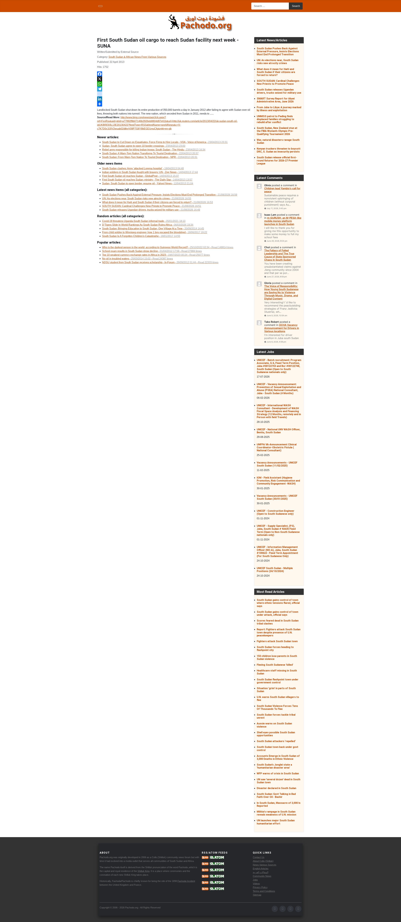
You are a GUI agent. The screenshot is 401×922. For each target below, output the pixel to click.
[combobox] (270, 6)
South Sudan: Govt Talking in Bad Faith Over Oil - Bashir (276, 795)
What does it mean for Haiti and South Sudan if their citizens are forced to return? (276, 72)
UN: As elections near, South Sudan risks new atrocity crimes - (146, 198)
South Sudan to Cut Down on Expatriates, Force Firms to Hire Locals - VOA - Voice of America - (165, 142)
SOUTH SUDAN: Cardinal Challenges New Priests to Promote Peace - (151, 206)
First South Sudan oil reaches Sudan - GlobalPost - (140, 176)
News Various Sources (264, 864)
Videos (256, 883)
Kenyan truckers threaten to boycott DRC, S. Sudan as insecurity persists (278, 150)
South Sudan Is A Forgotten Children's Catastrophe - (141, 236)
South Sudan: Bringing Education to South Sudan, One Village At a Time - (153, 228)
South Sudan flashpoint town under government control (277, 681)
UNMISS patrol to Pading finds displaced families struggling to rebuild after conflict (275, 119)
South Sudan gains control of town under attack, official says (277, 613)
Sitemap (257, 895)
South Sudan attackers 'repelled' (276, 741)
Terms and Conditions (264, 891)
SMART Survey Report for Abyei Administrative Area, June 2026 (276, 100)
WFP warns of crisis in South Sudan (278, 773)
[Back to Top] (397, 918)
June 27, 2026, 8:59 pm (277, 276)
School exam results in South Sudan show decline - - (152, 251)
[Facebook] (174, 73)
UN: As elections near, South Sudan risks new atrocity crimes (277, 62)
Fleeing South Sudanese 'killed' (275, 664)
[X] (174, 78)
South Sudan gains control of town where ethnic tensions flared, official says (278, 602)
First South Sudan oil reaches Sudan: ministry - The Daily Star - (147, 179)
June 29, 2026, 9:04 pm (277, 241)
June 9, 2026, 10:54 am (277, 315)
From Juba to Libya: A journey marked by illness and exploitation (279, 109)
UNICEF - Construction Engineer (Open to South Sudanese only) (275, 512)
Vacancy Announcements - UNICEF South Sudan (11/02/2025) (277, 464)
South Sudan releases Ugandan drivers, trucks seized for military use (279, 91)
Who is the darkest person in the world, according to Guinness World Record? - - (167, 247)
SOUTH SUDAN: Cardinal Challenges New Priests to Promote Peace (278, 82)
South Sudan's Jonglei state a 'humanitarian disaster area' (274, 766)
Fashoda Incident (186, 881)
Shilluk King (143, 871)
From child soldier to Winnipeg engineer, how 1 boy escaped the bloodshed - (154, 232)
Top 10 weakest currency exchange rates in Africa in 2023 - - (156, 255)
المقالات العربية (260, 872)
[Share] (174, 103)
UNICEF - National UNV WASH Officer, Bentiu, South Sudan (278, 431)
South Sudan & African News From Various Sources (137, 57)
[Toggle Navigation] (100, 6)
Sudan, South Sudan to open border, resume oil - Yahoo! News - (147, 183)
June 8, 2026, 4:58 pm (276, 342)
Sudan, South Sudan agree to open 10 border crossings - (143, 146)
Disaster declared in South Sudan (276, 788)
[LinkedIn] (174, 98)
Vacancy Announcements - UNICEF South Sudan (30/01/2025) (277, 497)
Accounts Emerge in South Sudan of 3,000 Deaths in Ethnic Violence (278, 757)
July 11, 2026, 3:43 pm (276, 208)
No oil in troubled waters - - (137, 258)
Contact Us (258, 857)
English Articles (260, 868)
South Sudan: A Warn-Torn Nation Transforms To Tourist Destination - (150, 153)
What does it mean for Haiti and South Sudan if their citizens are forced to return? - (157, 202)
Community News (262, 876)
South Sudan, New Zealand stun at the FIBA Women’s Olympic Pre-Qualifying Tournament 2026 (277, 131)
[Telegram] (174, 88)
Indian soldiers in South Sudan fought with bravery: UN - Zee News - (150, 172)
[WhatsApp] (174, 83)
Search (296, 6)
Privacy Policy (260, 887)
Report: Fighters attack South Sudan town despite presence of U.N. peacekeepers (278, 632)
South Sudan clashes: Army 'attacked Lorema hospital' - (143, 168)
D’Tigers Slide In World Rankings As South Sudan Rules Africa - (147, 224)
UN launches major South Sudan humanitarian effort (276, 822)
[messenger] (174, 93)
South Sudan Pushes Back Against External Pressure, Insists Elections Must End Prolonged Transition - (169, 194)
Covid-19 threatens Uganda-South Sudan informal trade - (143, 221)
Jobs (255, 879)
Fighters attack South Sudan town (277, 641)
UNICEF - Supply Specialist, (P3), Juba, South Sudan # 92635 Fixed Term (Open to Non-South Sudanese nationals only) (278, 530)
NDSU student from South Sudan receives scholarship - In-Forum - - (160, 262)
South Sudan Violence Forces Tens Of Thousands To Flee (277, 707)
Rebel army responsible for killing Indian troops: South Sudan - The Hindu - (153, 149)
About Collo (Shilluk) (263, 861)
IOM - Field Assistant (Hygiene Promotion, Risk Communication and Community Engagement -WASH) (278, 480)
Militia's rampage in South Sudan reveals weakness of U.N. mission (276, 813)
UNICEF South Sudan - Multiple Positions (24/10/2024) (275, 570)
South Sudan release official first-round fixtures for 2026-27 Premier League (277, 160)
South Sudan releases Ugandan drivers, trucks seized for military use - (151, 209)
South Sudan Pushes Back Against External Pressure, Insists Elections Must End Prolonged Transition (278, 51)
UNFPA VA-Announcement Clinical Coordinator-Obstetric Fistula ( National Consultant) (277, 447)
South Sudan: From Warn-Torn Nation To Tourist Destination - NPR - (149, 157)
